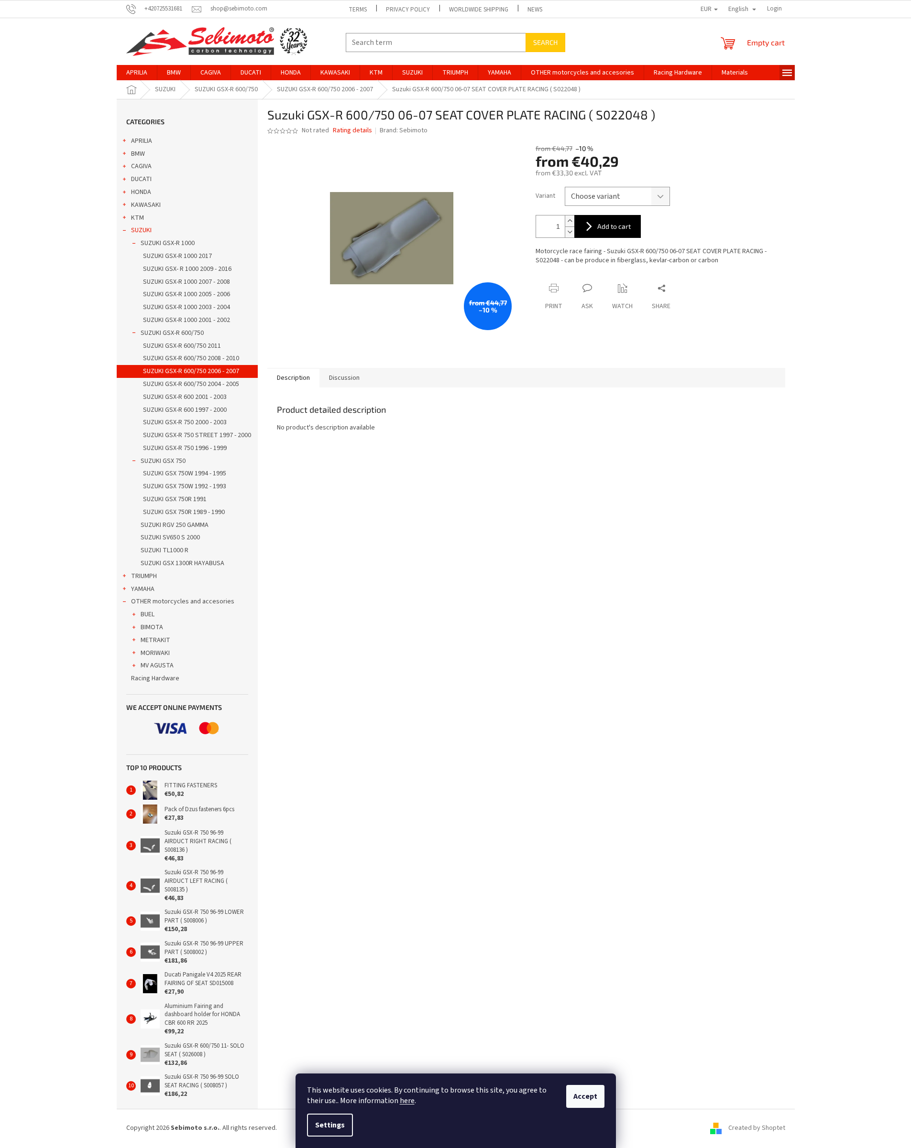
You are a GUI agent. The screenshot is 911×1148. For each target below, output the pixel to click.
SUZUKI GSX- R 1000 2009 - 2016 (187, 269)
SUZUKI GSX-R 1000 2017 (177, 256)
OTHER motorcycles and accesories (182, 601)
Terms (358, 9)
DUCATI (141, 179)
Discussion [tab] (344, 378)
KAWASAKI (146, 205)
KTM (137, 218)
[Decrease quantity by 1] (569, 231)
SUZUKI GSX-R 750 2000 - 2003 (185, 422)
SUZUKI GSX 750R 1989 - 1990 (184, 512)
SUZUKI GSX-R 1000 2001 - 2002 (186, 320)
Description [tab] (293, 378)
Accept (585, 1096)
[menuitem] (137, 72)
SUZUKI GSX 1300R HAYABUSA (182, 563)
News (534, 9)
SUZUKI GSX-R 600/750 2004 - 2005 (191, 384)
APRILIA (141, 141)
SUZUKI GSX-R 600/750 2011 (182, 346)
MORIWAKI (155, 653)
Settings (330, 1125)
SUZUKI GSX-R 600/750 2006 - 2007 (191, 371)
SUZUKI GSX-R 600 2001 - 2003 (185, 397)
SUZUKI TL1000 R (164, 550)
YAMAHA (142, 589)
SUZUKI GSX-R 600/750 (172, 333)
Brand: (404, 130)
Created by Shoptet (756, 1128)
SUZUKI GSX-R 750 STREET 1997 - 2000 (197, 435)
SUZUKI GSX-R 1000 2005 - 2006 (186, 294)
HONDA (141, 192)
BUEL (147, 614)
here (407, 1100)
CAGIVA (141, 166)
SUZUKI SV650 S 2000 (170, 537)
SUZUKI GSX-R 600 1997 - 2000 (185, 410)
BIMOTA (152, 627)
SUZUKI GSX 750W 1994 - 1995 (184, 473)
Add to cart (614, 226)
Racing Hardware (155, 678)
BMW (138, 154)
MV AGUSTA (157, 665)
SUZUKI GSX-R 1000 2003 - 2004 (186, 307)
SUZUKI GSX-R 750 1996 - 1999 (185, 448)
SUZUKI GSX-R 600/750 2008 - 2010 (191, 358)
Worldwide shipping (478, 9)
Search (545, 42)
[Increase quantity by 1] (569, 220)
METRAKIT (155, 640)
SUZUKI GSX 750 (163, 461)
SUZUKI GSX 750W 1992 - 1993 (184, 486)
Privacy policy (408, 9)
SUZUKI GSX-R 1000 (168, 243)
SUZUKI (141, 230)
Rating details (352, 130)
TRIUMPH (144, 576)
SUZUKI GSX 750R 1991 (175, 499)
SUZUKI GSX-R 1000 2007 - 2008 (186, 282)
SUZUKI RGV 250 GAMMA (175, 525)
